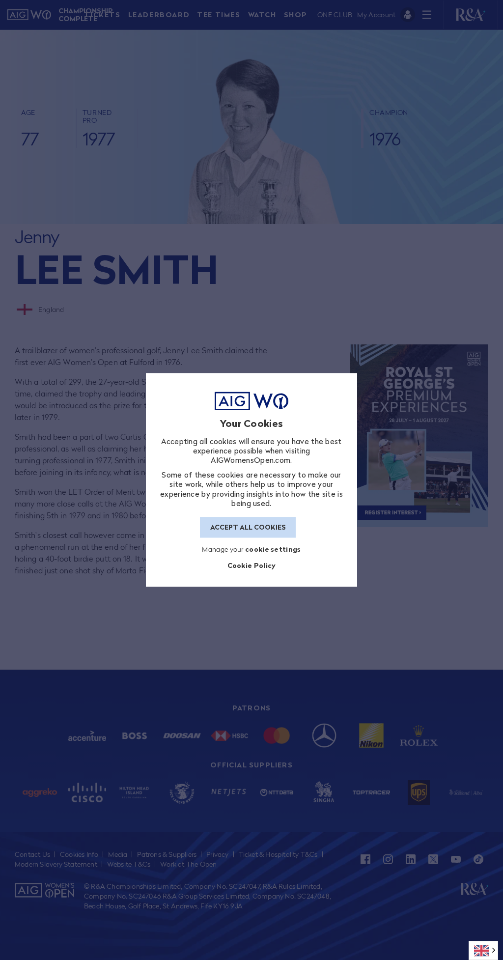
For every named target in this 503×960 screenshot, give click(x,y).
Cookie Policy (251, 565)
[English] (483, 950)
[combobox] (483, 950)
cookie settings (273, 549)
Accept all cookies (248, 527)
